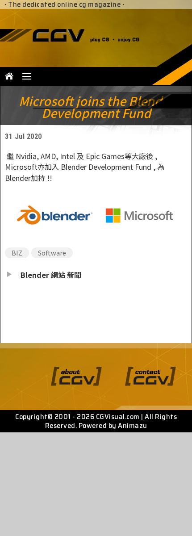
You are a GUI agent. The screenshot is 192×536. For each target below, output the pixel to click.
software (52, 252)
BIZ (17, 252)
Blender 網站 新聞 (51, 274)
